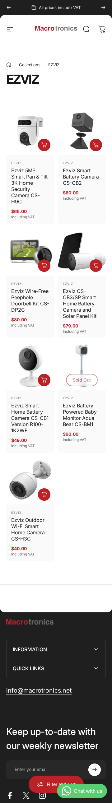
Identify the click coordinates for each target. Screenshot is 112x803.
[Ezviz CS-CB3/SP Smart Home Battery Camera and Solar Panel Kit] (82, 252)
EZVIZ (16, 163)
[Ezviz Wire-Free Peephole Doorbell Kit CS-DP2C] (30, 252)
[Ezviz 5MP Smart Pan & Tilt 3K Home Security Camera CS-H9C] (30, 131)
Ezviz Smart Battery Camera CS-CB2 (81, 176)
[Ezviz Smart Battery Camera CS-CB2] (82, 131)
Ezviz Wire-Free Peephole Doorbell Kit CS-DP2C (30, 300)
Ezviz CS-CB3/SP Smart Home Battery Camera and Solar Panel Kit (79, 303)
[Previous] (9, 7)
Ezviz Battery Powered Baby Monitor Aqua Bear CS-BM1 (80, 414)
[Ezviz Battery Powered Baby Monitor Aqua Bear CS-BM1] (82, 366)
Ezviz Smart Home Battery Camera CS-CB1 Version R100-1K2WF (30, 418)
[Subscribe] (94, 770)
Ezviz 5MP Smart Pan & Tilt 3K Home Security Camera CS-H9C (29, 186)
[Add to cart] (44, 145)
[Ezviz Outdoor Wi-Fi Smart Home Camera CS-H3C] (30, 480)
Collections (29, 64)
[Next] (103, 7)
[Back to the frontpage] (8, 64)
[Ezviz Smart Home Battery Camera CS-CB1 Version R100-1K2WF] (30, 366)
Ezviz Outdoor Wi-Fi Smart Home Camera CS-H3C (28, 529)
